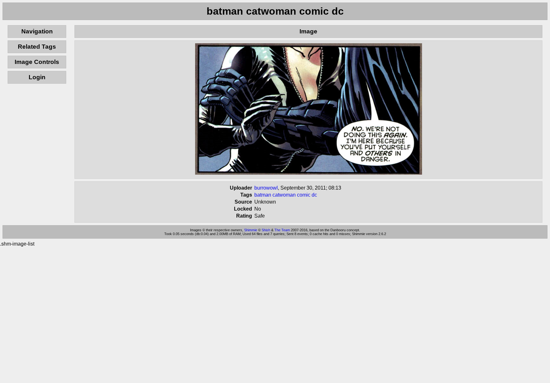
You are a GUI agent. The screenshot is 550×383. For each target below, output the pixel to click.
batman (262, 195)
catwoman (284, 195)
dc (314, 195)
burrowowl (266, 188)
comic (303, 195)
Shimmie (250, 230)
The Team (282, 230)
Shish (266, 230)
